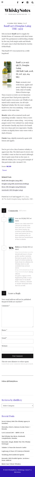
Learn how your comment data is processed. (17, 364)
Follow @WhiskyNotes (10, 381)
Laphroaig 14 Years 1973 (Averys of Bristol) (15, 451)
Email (4, 338)
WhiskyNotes (17, 10)
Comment (6, 306)
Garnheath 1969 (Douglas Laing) (12, 190)
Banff (25, 23)
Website (4, 346)
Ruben (17, 247)
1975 (23, 197)
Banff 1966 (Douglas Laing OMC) (12, 180)
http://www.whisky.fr (21, 272)
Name (4, 330)
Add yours (22, 211)
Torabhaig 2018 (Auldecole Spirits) (13, 455)
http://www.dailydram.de (23, 270)
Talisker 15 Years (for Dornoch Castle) (14, 447)
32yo (27, 197)
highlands (25, 199)
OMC (31, 199)
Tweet (4, 170)
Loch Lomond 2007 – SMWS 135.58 (13, 432)
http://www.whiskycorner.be (24, 252)
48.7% (4, 199)
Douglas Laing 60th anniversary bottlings (15, 184)
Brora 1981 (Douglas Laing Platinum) (14, 187)
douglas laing (16, 199)
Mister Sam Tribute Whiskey (11, 464)
